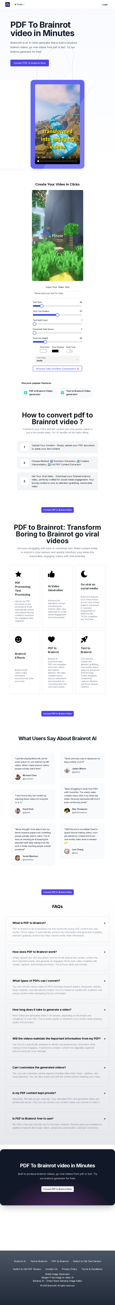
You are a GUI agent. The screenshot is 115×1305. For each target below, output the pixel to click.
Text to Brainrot (38, 1261)
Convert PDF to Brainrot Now (30, 63)
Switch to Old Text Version (87, 1261)
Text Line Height (40, 338)
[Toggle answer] (104, 923)
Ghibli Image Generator (57, 1274)
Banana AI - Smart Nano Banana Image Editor (57, 1280)
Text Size (37, 302)
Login (105, 4)
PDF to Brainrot (60, 1261)
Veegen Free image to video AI (57, 1277)
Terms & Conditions (92, 1269)
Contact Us (52, 1269)
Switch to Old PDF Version (27, 1269)
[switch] (69, 351)
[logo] (7, 4)
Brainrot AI (20, 1261)
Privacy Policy (69, 1269)
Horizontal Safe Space (43, 329)
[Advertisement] (57, 1229)
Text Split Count (40, 320)
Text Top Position (41, 311)
